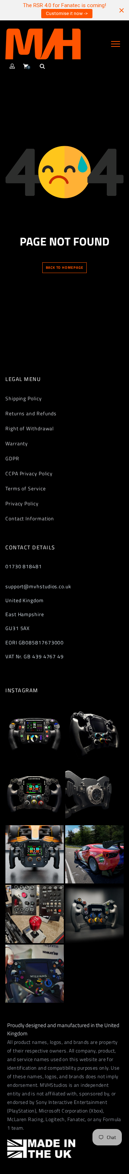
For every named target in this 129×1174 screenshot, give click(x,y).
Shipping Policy (23, 398)
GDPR (12, 458)
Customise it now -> (67, 13)
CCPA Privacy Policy (29, 473)
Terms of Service (25, 488)
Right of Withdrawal (29, 428)
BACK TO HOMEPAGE (64, 267)
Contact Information (29, 518)
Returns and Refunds (31, 413)
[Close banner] (122, 10)
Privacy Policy (22, 503)
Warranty (16, 443)
